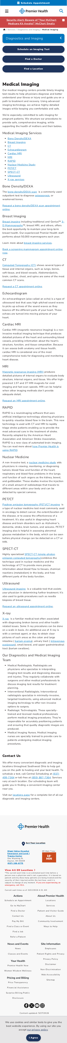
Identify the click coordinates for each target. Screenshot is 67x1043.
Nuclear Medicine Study (21, 164)
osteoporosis (42, 195)
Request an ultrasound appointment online (27, 606)
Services (11, 29)
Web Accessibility (50, 974)
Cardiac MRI (15, 153)
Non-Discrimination (50, 969)
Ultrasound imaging (14, 588)
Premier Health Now (17, 965)
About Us (51, 916)
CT (9, 146)
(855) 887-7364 (41, 777)
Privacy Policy (50, 959)
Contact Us (18, 916)
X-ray (5, 618)
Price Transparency (18, 982)
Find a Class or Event (18, 926)
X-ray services (16, 179)
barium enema (23, 641)
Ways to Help (51, 926)
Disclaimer (50, 964)
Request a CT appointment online (22, 286)
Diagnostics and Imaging (29, 29)
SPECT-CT (14, 172)
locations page (21, 794)
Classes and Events (18, 954)
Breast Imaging (17, 142)
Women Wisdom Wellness (18, 970)
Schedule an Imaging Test (33, 49)
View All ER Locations (19, 870)
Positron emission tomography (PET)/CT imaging (31, 504)
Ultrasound (14, 175)
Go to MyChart (17, 905)
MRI (10, 157)
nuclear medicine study (42, 462)
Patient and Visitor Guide (51, 911)
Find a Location (33, 68)
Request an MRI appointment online (23, 400)
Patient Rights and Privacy (51, 954)
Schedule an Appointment (18, 900)
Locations (51, 900)
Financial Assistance (18, 987)
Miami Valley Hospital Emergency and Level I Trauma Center (18, 853)
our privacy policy (37, 1029)
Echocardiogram (17, 149)
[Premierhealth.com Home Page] (4, 29)
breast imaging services (38, 243)
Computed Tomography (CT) (19, 265)
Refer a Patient (18, 937)
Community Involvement (50, 921)
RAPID (12, 161)
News (18, 948)
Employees (50, 948)
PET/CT (12, 168)
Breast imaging (11, 221)
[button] (7, 10)
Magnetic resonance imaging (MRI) (23, 371)
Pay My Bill (18, 921)
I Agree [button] (33, 1037)
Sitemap (51, 980)
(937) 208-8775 (15, 863)
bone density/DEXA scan (22, 191)
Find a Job (18, 931)
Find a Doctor (33, 59)
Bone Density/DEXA (19, 138)
